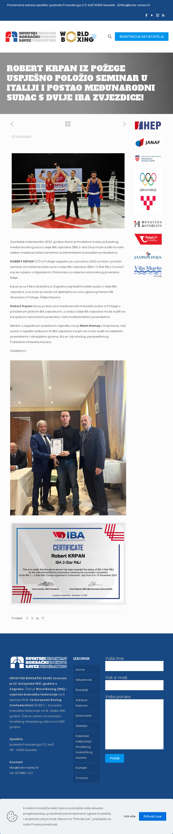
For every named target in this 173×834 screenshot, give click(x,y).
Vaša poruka (118, 697)
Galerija (81, 726)
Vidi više (130, 816)
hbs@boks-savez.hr (135, 5)
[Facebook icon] (146, 15)
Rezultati (82, 690)
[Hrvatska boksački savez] (49, 36)
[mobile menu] (94, 36)
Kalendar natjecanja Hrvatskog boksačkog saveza (84, 747)
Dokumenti (83, 716)
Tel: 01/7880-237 (21, 773)
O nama (82, 778)
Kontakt (81, 768)
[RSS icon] (163, 15)
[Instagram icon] (157, 15)
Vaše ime (114, 658)
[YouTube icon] (152, 15)
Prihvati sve (153, 816)
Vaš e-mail (116, 677)
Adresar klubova (82, 703)
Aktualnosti (84, 680)
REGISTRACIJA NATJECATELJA (142, 36)
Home (80, 669)
